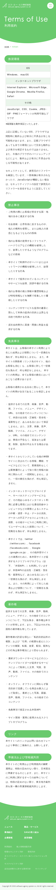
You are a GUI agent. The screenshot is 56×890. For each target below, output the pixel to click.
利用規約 (8, 846)
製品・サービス (31, 827)
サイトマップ (41, 869)
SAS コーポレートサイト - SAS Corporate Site (18, 817)
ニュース (8, 827)
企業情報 (8, 837)
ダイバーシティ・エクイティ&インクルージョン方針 (25, 857)
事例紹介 (8, 832)
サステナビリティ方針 (13, 864)
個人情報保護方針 (24, 846)
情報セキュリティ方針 (13, 852)
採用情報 (28, 837)
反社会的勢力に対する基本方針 (17, 869)
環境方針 (31, 852)
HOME (6, 47)
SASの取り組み (31, 832)
